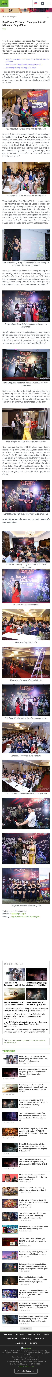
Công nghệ (26, 1339)
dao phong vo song (10, 1042)
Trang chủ (7, 1334)
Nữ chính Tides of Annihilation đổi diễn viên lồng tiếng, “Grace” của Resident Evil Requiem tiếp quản (33, 1318)
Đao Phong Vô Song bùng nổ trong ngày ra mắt (23, 65)
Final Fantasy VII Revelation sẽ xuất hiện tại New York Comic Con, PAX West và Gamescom (14, 984)
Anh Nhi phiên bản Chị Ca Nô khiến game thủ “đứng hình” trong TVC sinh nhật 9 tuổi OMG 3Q (33, 1305)
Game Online (20, 1343)
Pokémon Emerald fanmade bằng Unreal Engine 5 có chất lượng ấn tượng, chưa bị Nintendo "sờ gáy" (33, 1266)
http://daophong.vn (18, 914)
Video (46, 1334)
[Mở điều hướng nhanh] (48, 16)
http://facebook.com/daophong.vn (25, 916)
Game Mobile (40, 1339)
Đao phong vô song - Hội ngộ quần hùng (20, 68)
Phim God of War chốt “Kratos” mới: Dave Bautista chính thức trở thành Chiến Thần (33, 1177)
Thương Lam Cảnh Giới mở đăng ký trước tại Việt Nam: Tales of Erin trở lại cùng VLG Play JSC (33, 1292)
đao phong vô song (39, 1040)
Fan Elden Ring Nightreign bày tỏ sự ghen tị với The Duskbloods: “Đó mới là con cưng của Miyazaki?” (36, 984)
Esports (33, 1343)
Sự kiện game (12, 1339)
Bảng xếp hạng (34, 1334)
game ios (19, 1040)
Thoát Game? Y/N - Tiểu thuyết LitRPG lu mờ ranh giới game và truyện (32, 1241)
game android (27, 1040)
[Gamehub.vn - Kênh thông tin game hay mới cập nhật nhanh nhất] (4, 3)
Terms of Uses (23, 1366)
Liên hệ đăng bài (28, 1371)
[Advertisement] (26, 940)
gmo (9, 1040)
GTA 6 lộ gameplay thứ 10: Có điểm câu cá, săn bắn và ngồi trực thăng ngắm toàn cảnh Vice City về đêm (14, 1003)
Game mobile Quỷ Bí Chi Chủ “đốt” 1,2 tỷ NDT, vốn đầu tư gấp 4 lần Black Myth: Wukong (36, 1003)
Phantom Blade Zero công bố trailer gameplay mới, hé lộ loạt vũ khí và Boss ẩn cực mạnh (33, 1279)
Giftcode (20, 1334)
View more (26, 1328)
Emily (4, 29)
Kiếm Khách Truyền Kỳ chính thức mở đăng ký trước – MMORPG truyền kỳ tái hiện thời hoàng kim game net (25, 1016)
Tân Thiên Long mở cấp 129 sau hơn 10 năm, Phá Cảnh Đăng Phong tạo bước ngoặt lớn (32, 1215)
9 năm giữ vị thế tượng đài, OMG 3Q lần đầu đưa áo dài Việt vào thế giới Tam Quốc (33, 1202)
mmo (13, 1040)
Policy (32, 1366)
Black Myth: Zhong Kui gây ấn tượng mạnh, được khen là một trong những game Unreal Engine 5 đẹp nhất (25, 1024)
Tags (5, 1040)
